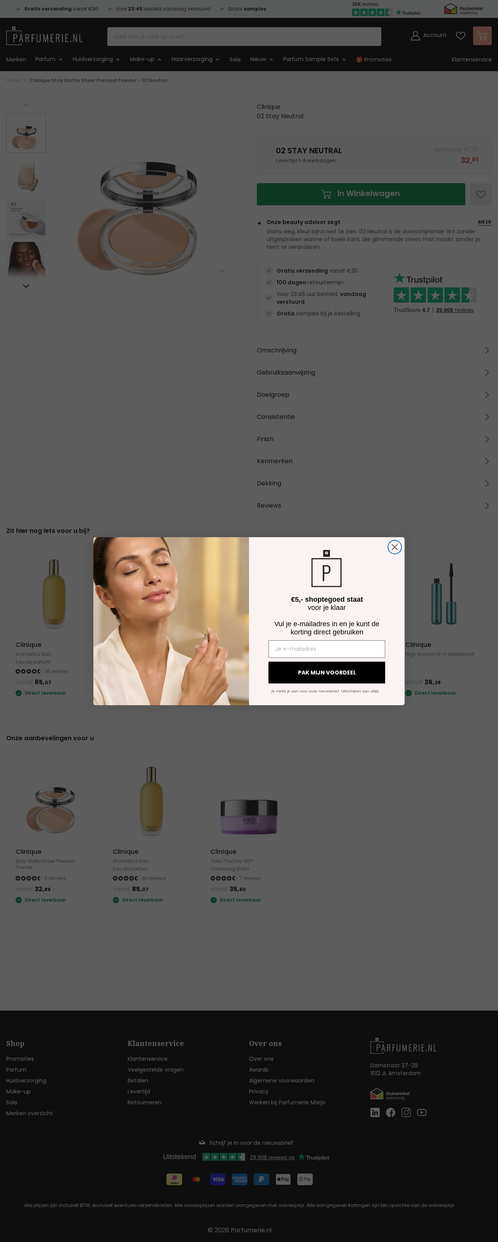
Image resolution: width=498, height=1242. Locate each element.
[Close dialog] (395, 547)
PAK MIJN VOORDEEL (327, 672)
